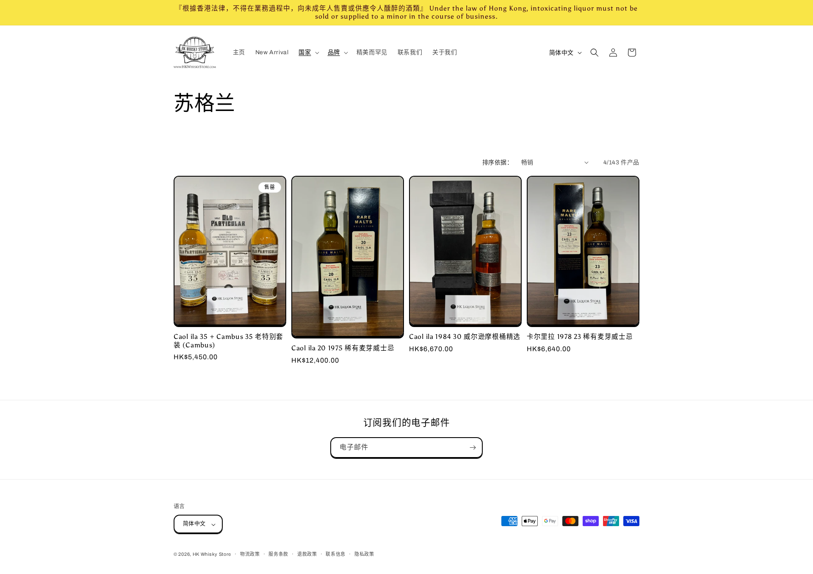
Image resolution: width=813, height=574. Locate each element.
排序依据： (497, 162)
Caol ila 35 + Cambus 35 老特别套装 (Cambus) (228, 341)
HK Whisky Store (212, 554)
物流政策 (250, 554)
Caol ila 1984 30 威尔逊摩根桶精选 (464, 337)
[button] (307, 52)
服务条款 (278, 554)
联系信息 (336, 554)
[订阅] (472, 447)
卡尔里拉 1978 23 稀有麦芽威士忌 (580, 337)
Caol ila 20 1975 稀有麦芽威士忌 (342, 348)
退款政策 (307, 554)
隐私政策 (364, 554)
